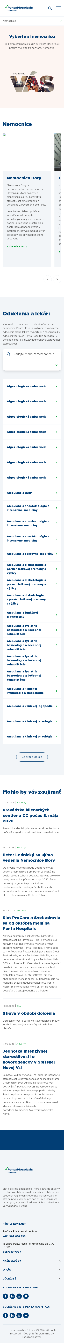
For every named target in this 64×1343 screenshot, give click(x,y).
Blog (19, 1006)
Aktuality (21, 803)
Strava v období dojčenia (29, 1013)
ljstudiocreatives (32, 1337)
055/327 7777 (12, 1252)
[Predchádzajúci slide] (48, 279)
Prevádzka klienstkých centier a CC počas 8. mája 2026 (31, 815)
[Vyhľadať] (8, 354)
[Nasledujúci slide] (57, 279)
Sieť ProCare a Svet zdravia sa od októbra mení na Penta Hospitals (31, 923)
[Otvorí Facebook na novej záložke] (5, 1296)
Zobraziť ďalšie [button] (32, 757)
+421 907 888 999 (14, 1236)
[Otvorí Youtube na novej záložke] (26, 1296)
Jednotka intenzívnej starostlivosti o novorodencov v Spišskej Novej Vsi (29, 1059)
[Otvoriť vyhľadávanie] (50, 8)
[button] (27, 152)
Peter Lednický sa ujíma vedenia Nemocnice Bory (29, 858)
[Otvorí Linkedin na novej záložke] (12, 1296)
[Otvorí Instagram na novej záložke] (19, 1296)
